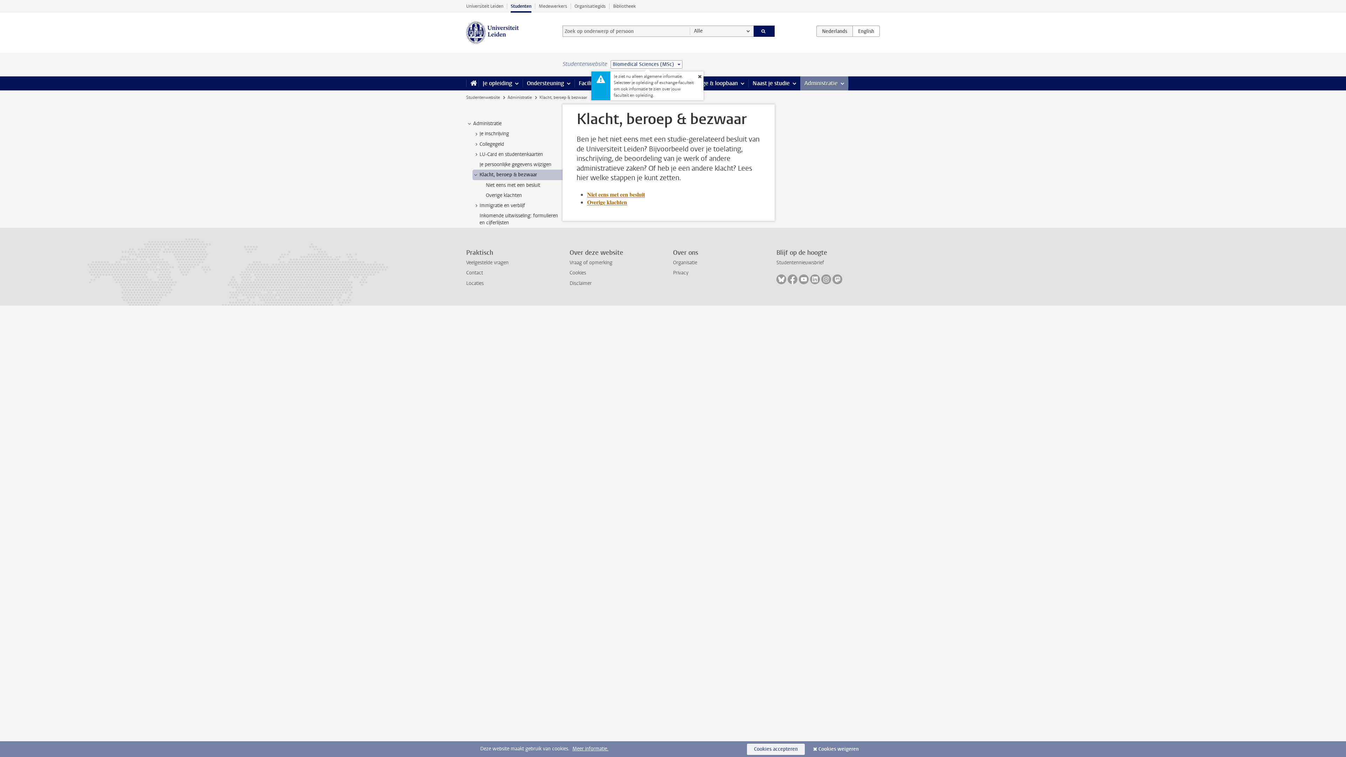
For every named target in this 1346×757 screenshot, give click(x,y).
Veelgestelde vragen (487, 262)
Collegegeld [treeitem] (492, 144)
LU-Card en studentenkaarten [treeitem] (511, 154)
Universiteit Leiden (484, 6)
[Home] (472, 83)
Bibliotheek (624, 6)
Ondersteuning (545, 83)
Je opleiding (497, 83)
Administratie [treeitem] (487, 123)
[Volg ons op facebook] (792, 279)
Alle (698, 31)
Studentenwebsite (483, 97)
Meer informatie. (590, 748)
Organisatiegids (590, 6)
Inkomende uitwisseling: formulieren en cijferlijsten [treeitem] (519, 219)
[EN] (866, 31)
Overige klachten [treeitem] (504, 195)
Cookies (578, 273)
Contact (474, 273)
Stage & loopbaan (716, 83)
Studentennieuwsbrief (800, 262)
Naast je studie (771, 83)
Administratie (821, 83)
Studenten (521, 6)
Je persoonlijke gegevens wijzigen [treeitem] (515, 164)
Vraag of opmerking (591, 262)
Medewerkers (553, 6)
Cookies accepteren (776, 749)
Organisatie (685, 262)
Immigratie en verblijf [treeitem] (502, 205)
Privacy (680, 273)
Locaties (475, 283)
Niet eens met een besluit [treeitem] (513, 185)
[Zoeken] (764, 31)
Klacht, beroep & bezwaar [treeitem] (508, 174)
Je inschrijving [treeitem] (494, 133)
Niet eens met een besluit (616, 194)
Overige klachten (607, 202)
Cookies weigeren (838, 749)
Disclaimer (581, 283)
